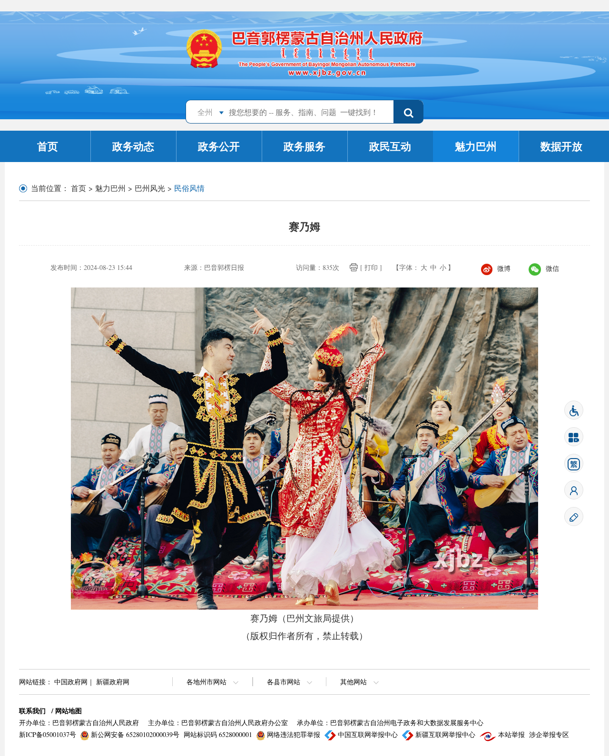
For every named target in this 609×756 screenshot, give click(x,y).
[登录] (574, 489)
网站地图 (68, 711)
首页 (47, 146)
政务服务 (304, 146)
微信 (552, 268)
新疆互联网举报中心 (445, 734)
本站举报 (511, 734)
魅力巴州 (476, 146)
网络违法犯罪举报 (293, 734)
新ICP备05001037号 (48, 734)
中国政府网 (71, 681)
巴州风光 (150, 188)
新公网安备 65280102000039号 (135, 734)
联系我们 (32, 711)
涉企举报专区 (549, 734)
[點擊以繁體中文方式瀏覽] (574, 462)
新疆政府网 (112, 681)
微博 (504, 268)
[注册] (574, 516)
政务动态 (133, 146)
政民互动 (390, 146)
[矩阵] (574, 436)
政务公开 (219, 146)
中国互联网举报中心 (368, 734)
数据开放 (561, 146)
